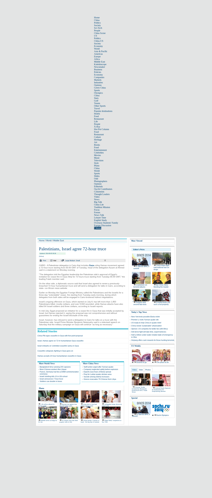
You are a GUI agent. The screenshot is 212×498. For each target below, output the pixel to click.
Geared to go (141, 362)
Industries (98, 82)
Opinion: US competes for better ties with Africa (149, 329)
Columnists (99, 191)
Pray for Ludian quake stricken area (97, 374)
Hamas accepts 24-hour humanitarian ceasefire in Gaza (59, 356)
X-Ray (97, 126)
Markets (97, 80)
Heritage (98, 139)
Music (97, 158)
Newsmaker (99, 67)
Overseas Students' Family (106, 223)
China (97, 20)
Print (44, 260)
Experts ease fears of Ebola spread (97, 372)
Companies (99, 77)
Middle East (99, 61)
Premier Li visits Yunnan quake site (145, 320)
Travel (97, 108)
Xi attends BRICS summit (141, 415)
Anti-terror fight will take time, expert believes (148, 332)
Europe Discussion (102, 225)
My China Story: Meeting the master (161, 286)
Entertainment (100, 150)
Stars (96, 98)
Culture (97, 137)
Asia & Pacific (100, 51)
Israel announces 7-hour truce (51, 379)
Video (97, 197)
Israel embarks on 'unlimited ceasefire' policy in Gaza (58, 346)
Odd (96, 178)
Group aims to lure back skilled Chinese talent (89, 405)
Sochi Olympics (163, 415)
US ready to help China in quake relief (146, 323)
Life (96, 121)
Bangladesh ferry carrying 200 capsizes (55, 367)
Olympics (98, 93)
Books (97, 145)
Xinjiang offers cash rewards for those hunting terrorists (152, 340)
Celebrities (99, 152)
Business (98, 69)
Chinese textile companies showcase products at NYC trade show (139, 389)
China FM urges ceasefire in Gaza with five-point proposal (60, 336)
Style (96, 163)
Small (78, 260)
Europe (97, 56)
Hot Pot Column (101, 129)
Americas (98, 54)
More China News (91, 363)
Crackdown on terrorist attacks (140, 286)
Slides (97, 176)
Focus (97, 210)
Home (97, 17)
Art (95, 142)
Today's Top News (139, 312)
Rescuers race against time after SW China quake (68, 405)
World (97, 48)
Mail (54, 260)
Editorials (98, 186)
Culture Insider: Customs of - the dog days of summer (90, 421)
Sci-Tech (98, 28)
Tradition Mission (102, 207)
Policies (97, 72)
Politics (97, 23)
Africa (97, 59)
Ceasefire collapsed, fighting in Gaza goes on (55, 351)
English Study (100, 220)
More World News (47, 363)
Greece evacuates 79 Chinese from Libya (100, 379)
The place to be (163, 362)
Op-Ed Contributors (103, 189)
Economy (98, 46)
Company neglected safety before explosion (101, 369)
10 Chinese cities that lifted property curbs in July (68, 421)
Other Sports (100, 106)
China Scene (100, 33)
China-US (98, 41)
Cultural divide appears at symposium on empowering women (161, 389)
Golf (96, 100)
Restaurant (99, 119)
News (96, 199)
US (95, 35)
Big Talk (98, 202)
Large (67, 260)
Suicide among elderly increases (96, 377)
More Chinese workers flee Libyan (53, 369)
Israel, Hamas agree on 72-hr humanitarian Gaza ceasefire (60, 341)
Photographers (100, 181)
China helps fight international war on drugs (161, 267)
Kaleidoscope (100, 64)
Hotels (97, 113)
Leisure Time (100, 217)
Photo (96, 165)
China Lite (99, 204)
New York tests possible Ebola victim (145, 317)
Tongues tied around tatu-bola (139, 303)
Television (98, 160)
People (97, 30)
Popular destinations (103, 111)
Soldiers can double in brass (51, 381)
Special (134, 398)
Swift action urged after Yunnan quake (98, 367)
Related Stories (47, 331)
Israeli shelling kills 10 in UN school (53, 376)
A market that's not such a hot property (162, 303)
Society (97, 25)
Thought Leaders (102, 194)
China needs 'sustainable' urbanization (146, 326)
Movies (97, 155)
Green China (100, 87)
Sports (97, 90)
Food (96, 116)
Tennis (97, 103)
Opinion (98, 85)
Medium (72, 260)
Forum (97, 212)
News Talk (99, 215)
